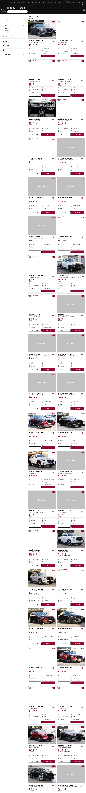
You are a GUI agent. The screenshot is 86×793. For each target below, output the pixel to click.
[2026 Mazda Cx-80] (71, 421)
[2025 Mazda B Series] (71, 264)
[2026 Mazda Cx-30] (71, 186)
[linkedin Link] (82, 4)
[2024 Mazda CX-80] (42, 617)
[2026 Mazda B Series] (71, 774)
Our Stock (59, 10)
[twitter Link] (80, 4)
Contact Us (48, 55)
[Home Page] (3, 10)
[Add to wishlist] (53, 41)
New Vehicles (48, 10)
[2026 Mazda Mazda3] (71, 460)
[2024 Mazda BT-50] (71, 539)
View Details (35, 55)
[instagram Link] (84, 4)
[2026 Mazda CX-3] (42, 656)
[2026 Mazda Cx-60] (71, 343)
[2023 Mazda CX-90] (42, 421)
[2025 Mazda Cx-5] (42, 343)
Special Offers (71, 10)
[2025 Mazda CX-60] (42, 29)
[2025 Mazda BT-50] (42, 69)
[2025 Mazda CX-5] (71, 69)
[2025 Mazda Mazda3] (71, 147)
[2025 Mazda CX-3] (42, 460)
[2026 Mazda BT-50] (42, 539)
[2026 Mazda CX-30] (71, 108)
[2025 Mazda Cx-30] (42, 186)
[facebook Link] (78, 4)
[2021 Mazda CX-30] (71, 656)
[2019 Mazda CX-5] (42, 735)
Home (40, 10)
